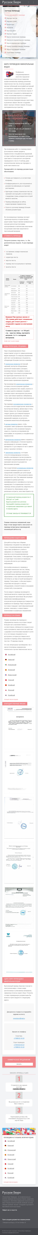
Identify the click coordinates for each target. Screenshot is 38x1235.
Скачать (19, 1064)
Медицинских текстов (13, 18)
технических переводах (12, 364)
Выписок (9, 40)
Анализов (10, 46)
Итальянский (12, 665)
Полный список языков (11, 699)
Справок (9, 37)
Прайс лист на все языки (11, 341)
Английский (11, 654)
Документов (10, 34)
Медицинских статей (13, 27)
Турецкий (11, 680)
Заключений (10, 43)
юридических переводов (24, 384)
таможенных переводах (12, 452)
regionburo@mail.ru (19, 1018)
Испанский (11, 670)
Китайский (11, 685)
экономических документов (22, 404)
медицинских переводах (13, 439)
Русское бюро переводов (24, 1231)
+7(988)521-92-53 (19, 1038)
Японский (11, 690)
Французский (12, 675)
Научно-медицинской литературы (17, 24)
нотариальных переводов (25, 468)
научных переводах (11, 424)
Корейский (11, 695)
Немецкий (11, 659)
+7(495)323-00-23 (19, 1045)
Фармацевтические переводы (16, 31)
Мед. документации (13, 21)
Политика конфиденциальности (10, 1232)
